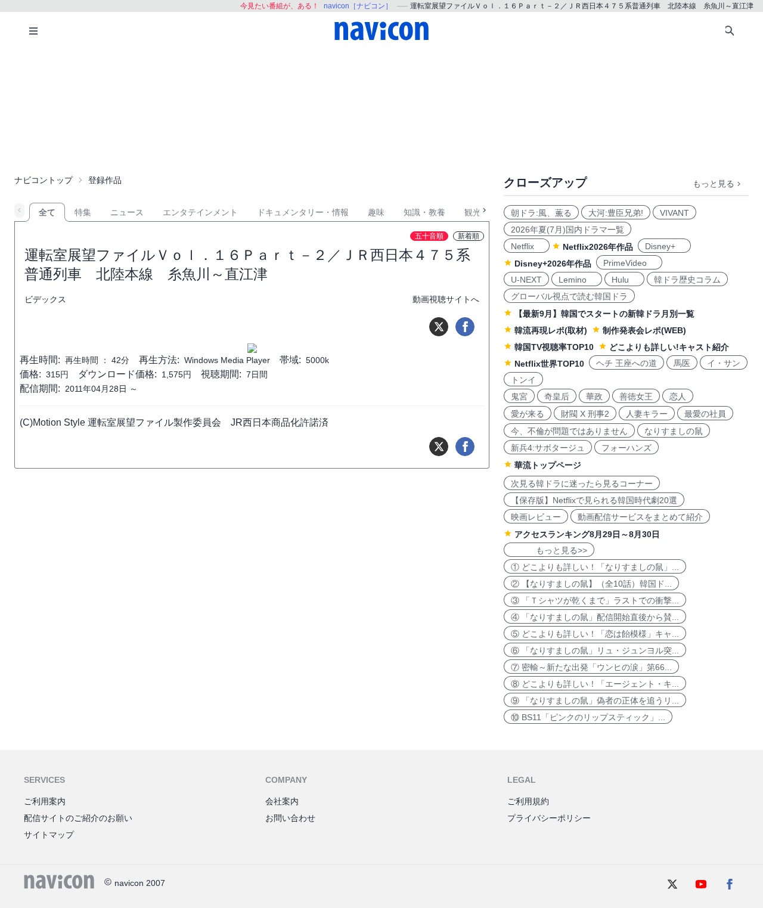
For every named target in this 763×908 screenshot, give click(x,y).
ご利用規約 (528, 801)
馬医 (682, 363)
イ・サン (723, 363)
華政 (594, 396)
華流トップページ (547, 465)
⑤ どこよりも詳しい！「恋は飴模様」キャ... (595, 634)
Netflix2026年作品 (598, 247)
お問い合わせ (290, 818)
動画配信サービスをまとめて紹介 (640, 517)
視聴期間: (221, 374)
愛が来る (527, 414)
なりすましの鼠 (673, 431)
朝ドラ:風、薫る (541, 213)
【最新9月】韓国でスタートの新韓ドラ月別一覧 (604, 313)
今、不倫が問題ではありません (569, 431)
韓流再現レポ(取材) (550, 330)
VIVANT (674, 213)
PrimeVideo (629, 263)
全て (47, 212)
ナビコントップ (43, 180)
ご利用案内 (45, 801)
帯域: (290, 360)
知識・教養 (424, 212)
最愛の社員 (705, 414)
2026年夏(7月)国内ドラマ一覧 (567, 229)
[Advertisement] (381, 109)
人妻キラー (647, 414)
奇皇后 (556, 396)
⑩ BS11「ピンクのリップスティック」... (588, 717)
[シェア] (464, 326)
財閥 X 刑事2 (585, 414)
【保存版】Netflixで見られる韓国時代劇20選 (594, 500)
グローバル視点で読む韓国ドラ (569, 296)
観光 (472, 212)
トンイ (523, 380)
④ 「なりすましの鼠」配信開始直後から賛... (595, 617)
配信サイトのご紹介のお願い (78, 818)
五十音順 (429, 236)
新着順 (468, 236)
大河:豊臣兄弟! (615, 213)
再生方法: (159, 360)
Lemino (577, 279)
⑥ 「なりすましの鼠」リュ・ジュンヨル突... (595, 650)
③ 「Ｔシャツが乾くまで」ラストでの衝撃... (595, 600)
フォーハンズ (626, 448)
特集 (83, 212)
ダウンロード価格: (117, 374)
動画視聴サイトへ (445, 299)
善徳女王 (636, 396)
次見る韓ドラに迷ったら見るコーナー (582, 483)
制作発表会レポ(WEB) (644, 330)
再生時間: (40, 360)
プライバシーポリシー (549, 818)
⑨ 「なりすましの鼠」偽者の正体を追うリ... (595, 700)
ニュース (127, 212)
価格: (30, 374)
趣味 (376, 212)
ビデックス (45, 299)
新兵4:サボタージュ (548, 448)
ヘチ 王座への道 (626, 363)
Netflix (526, 246)
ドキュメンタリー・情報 (303, 212)
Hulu (624, 279)
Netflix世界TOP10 (549, 363)
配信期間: (40, 388)
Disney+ (664, 246)
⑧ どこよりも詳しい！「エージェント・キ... (595, 684)
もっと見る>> (549, 550)
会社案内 (282, 801)
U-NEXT (526, 279)
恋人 (677, 396)
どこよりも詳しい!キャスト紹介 (669, 347)
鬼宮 (519, 396)
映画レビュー (536, 517)
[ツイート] (438, 326)
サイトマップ (49, 834)
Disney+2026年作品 (552, 263)
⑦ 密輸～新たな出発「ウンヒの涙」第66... (591, 667)
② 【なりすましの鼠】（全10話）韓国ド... (591, 583)
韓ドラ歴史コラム (687, 279)
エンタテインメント (200, 212)
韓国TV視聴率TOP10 (554, 347)
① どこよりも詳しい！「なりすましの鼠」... (595, 567)
